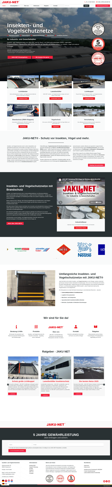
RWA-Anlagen (18, 155)
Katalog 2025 (32, 465)
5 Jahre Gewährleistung (89, 471)
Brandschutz (23, 126)
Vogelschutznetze (83, 281)
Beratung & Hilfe (16, 331)
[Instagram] (107, 481)
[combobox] (73, 6)
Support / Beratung (33, 467)
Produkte (36, 331)
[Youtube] (109, 481)
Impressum (86, 465)
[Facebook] (104, 481)
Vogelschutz (56, 126)
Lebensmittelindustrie (45, 155)
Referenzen (36, 5)
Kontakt (55, 5)
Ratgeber (46, 5)
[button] (8, 384)
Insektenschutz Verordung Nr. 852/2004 (93, 469)
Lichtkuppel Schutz (89, 98)
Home (4, 5)
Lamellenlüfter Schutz (56, 98)
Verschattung (89, 126)
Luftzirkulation (101, 154)
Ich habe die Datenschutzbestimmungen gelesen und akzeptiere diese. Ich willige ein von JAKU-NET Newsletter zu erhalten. (38, 447)
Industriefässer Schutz (81, 227)
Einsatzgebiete (14, 5)
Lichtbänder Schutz (23, 98)
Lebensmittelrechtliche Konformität (92, 472)
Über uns (26, 5)
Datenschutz (87, 467)
